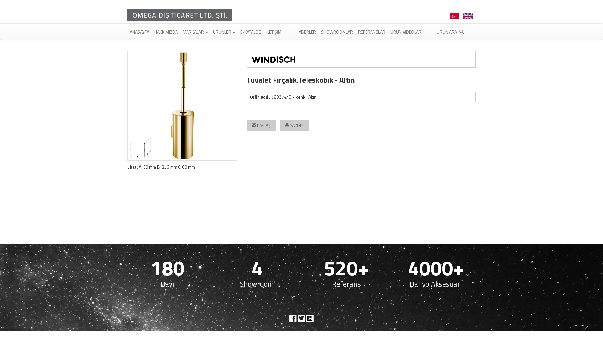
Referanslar (371, 32)
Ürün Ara (447, 32)
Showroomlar (337, 32)
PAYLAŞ (263, 125)
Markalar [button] (194, 32)
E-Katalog (250, 32)
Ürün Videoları (406, 32)
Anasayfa (139, 32)
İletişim (273, 32)
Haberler (306, 32)
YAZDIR (296, 125)
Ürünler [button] (222, 32)
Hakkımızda (166, 32)
